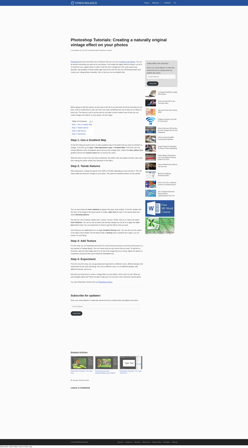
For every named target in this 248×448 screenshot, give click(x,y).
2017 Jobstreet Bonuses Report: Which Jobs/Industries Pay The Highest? (166, 194)
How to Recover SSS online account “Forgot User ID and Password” (167, 130)
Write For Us (146, 442)
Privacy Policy (156, 442)
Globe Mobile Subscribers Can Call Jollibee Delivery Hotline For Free (167, 157)
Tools (146, 3)
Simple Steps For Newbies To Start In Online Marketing (167, 147)
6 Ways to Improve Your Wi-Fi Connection (167, 120)
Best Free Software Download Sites (164, 174)
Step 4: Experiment (79, 134)
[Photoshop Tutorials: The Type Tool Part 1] (131, 362)
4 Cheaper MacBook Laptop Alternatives (167, 93)
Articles (155, 3)
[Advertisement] (124, 21)
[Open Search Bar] (174, 3)
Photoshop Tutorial (84, 380)
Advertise (137, 442)
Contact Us (128, 442)
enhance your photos (127, 62)
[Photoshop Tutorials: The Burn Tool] (82, 362)
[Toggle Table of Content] (90, 121)
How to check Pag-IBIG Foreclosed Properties (166, 138)
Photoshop (102, 50)
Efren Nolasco (86, 3)
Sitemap (174, 442)
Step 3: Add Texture (79, 131)
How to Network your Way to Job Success (167, 165)
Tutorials (109, 50)
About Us (120, 442)
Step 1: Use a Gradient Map (82, 124)
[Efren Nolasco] (73, 3)
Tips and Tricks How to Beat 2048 (167, 111)
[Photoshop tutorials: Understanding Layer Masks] (106, 362)
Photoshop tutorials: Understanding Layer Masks (105, 372)
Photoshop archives (105, 282)
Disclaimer (166, 442)
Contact (167, 3)
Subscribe (76, 313)
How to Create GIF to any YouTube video (166, 102)
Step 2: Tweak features (80, 128)
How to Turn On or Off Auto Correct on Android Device (167, 183)
